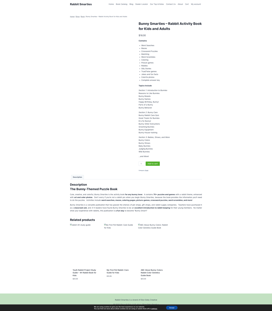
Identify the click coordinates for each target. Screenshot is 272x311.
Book (146, 170)
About (180, 4)
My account (196, 4)
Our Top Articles (157, 4)
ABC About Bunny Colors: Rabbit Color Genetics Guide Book (152, 273)
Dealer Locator (141, 4)
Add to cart (153, 164)
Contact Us (171, 4)
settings (154, 309)
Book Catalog (121, 4)
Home (111, 4)
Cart (187, 4)
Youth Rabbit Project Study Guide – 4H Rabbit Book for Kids (84, 273)
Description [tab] (77, 177)
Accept (171, 308)
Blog (131, 4)
